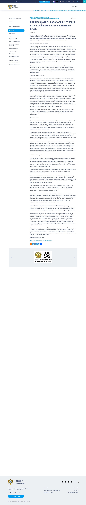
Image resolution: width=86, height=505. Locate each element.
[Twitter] (37, 244)
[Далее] (74, 257)
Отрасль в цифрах (13, 51)
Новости (11, 21)
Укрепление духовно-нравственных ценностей (14, 61)
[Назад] (11, 257)
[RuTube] (69, 1)
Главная (31, 17)
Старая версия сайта (73, 492)
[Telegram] (60, 1)
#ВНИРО (47, 240)
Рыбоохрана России (13, 48)
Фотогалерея (12, 33)
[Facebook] (39, 244)
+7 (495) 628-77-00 (14, 492)
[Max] (54, 2)
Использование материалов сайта (52, 490)
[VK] (63, 1)
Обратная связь (45, 1)
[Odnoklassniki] (31, 244)
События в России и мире (14, 64)
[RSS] (73, 1)
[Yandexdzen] (57, 2)
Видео (10, 36)
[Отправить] (41, 244)
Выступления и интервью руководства (14, 27)
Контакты (76, 490)
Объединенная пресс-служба (15, 18)
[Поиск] (34, 2)
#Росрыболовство (40, 240)
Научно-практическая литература (14, 45)
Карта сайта (75, 488)
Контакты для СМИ (48, 492)
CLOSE (84, 1)
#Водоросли (33, 240)
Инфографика (12, 53)
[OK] (66, 1)
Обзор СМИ (11, 30)
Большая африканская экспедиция (14, 57)
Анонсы (11, 23)
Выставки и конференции (14, 41)
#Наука (50, 240)
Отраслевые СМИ (13, 38)
